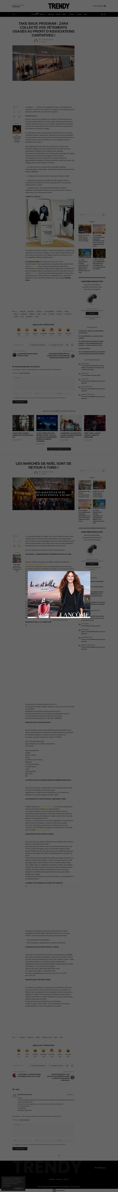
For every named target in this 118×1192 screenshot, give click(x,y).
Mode (14, 429)
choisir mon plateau (43, 830)
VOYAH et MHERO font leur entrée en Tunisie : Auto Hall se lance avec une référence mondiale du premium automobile (46, 437)
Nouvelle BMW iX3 (85, 348)
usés (22, 317)
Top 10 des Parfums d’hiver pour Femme (90, 375)
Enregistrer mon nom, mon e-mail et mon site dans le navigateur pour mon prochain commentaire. (40, 397)
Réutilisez (68, 314)
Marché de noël (47, 1037)
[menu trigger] (14, 14)
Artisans (22, 1037)
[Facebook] (93, 6)
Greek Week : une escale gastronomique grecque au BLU (17, 568)
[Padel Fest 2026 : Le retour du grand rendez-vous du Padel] (85, 229)
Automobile (40, 429)
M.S (40, 39)
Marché (38, 1037)
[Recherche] (105, 14)
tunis (61, 1037)
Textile (16, 317)
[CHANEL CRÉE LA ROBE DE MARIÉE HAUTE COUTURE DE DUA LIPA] (23, 423)
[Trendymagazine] (59, 6)
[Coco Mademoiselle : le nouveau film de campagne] (17, 129)
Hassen (83, 363)
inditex (16, 314)
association (31, 311)
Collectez (39, 311)
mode (39, 314)
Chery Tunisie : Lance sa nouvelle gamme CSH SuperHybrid (92, 435)
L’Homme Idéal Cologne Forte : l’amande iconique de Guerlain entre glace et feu (71, 435)
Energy (66, 311)
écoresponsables (49, 311)
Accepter (18, 1188)
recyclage (51, 314)
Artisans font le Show (47, 807)
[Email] (45, 42)
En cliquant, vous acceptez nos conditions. (93, 318)
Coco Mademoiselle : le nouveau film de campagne (17, 138)
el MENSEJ (34, 273)
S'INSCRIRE (92, 313)
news (44, 314)
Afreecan (34, 266)
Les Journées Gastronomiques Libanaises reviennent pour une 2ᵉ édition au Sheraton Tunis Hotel (99, 241)
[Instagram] (100, 6)
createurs (30, 1037)
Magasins (32, 314)
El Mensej (59, 311)
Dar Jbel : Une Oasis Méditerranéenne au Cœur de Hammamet (93, 382)
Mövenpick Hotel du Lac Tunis (35, 564)
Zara (34, 107)
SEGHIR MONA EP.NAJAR (25, 1094)
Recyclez (59, 314)
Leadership (24, 314)
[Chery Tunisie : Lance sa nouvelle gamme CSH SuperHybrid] (95, 423)
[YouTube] (102, 6)
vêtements (29, 317)
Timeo (83, 373)
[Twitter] (96, 6)
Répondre (70, 1094)
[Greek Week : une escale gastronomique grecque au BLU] (17, 558)
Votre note (15, 373)
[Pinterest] (98, 6)
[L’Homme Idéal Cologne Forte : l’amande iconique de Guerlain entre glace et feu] (71, 423)
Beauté (63, 429)
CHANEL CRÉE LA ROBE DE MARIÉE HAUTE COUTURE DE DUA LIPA (22, 435)
